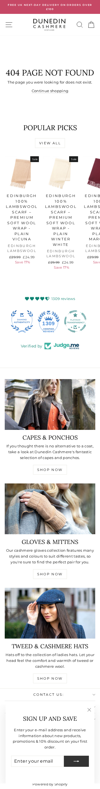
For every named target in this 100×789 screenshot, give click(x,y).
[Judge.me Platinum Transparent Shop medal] (50, 321)
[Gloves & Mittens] (50, 509)
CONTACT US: (48, 694)
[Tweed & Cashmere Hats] (50, 613)
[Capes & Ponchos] (50, 404)
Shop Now (49, 470)
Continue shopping (50, 91)
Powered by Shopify (50, 784)
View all (50, 143)
